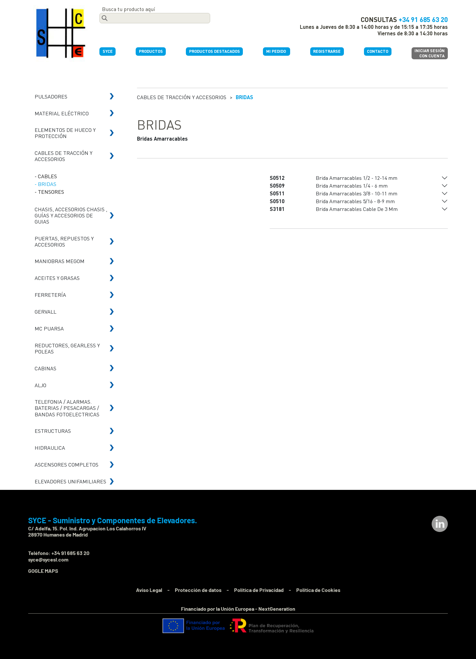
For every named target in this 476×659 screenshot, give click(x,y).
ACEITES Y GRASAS (57, 277)
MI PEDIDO (276, 51)
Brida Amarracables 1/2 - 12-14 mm (356, 177)
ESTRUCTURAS (53, 430)
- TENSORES (49, 191)
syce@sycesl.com (48, 559)
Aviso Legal (149, 590)
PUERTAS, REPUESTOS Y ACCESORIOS (64, 241)
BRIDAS (244, 97)
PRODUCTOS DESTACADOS (214, 51)
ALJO (40, 385)
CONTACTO (377, 51)
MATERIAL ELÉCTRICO (62, 113)
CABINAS (45, 368)
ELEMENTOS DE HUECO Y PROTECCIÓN (65, 132)
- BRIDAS (45, 183)
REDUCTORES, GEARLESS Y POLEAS (67, 348)
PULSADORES (51, 96)
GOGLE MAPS (43, 571)
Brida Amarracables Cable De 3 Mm (357, 208)
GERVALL (45, 311)
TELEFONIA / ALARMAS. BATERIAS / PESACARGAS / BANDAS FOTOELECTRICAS (67, 407)
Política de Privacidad (259, 590)
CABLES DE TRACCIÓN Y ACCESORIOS (63, 155)
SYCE (108, 51)
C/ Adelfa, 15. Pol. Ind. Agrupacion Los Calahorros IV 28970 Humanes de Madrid (87, 531)
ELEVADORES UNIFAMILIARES (70, 481)
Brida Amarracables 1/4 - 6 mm (352, 185)
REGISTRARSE (327, 51)
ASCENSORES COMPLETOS (66, 464)
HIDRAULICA (50, 447)
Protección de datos (198, 590)
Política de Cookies (318, 590)
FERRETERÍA (50, 294)
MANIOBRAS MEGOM (60, 261)
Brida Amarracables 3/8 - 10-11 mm (356, 193)
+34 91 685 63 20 (423, 19)
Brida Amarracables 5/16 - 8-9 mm (355, 201)
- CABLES (46, 176)
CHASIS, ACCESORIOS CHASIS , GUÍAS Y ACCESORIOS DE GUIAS (71, 215)
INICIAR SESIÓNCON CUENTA (429, 53)
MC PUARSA (49, 328)
